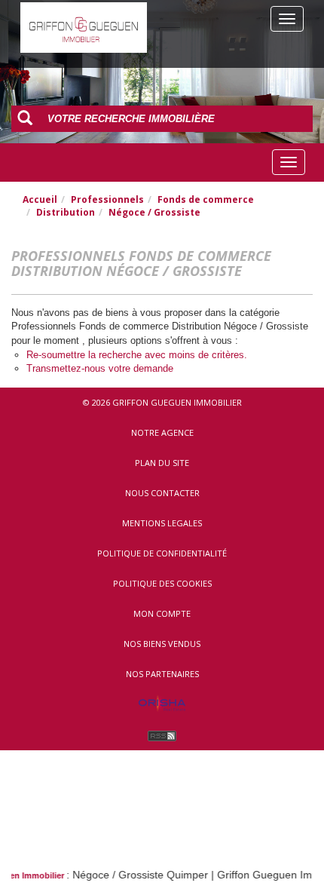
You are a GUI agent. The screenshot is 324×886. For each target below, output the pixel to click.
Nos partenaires (162, 673)
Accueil (40, 199)
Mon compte (162, 613)
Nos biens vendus (162, 643)
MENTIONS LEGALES (162, 523)
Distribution (65, 212)
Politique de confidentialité (162, 553)
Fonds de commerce (205, 199)
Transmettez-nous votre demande (99, 368)
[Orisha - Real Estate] (162, 704)
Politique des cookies (162, 583)
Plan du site (162, 462)
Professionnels (107, 199)
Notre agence (162, 432)
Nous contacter (162, 492)
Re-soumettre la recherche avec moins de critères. (136, 354)
